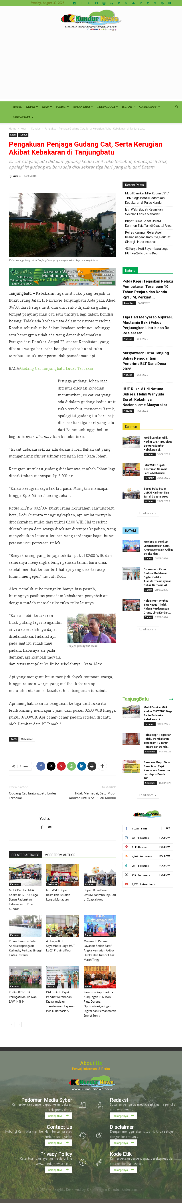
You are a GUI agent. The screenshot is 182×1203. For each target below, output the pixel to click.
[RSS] (126, 3)
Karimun (15, 884)
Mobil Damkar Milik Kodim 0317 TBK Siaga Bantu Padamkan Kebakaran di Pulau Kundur (23, 899)
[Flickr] (89, 3)
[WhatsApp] (71, 766)
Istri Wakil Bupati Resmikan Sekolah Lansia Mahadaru (58, 894)
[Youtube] (169, 3)
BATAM (130, 531)
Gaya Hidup (147, 106)
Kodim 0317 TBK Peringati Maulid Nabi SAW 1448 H (23, 996)
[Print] (91, 766)
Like (167, 828)
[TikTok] (140, 3)
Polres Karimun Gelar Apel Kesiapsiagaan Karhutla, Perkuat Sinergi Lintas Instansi (147, 237)
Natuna (130, 270)
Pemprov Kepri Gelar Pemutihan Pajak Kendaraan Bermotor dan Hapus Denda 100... (157, 770)
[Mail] (51, 827)
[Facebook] (82, 3)
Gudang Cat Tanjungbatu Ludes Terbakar (57, 368)
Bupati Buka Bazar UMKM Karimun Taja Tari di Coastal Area (100, 894)
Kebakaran (27, 739)
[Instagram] (104, 3)
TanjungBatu (135, 699)
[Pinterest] (118, 3)
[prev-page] (11, 1024)
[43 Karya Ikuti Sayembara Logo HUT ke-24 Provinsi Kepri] (62, 926)
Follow (164, 837)
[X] (155, 3)
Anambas (129, 303)
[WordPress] (162, 3)
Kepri (30, 106)
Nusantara (81, 106)
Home (17, 106)
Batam (88, 935)
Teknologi (106, 106)
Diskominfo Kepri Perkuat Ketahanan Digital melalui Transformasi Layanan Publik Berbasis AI (60, 1001)
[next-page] (19, 1024)
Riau (45, 106)
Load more (146, 513)
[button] (176, 107)
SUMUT (61, 106)
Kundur (35, 128)
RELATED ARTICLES (25, 855)
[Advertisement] (91, 68)
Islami (127, 106)
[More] (102, 766)
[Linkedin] (111, 3)
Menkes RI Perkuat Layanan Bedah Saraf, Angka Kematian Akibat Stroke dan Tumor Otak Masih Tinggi (99, 950)
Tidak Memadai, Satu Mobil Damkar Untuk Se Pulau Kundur (92, 795)
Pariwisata (21, 117)
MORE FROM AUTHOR (60, 855)
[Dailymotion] (74, 3)
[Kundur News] (91, 20)
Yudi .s (16, 176)
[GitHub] (96, 3)
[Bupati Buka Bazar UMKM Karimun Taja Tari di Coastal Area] (100, 875)
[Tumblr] (147, 3)
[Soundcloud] (133, 3)
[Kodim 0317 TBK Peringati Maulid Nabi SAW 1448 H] (25, 977)
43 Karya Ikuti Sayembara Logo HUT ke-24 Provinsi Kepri (60, 945)
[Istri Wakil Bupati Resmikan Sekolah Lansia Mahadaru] (62, 875)
